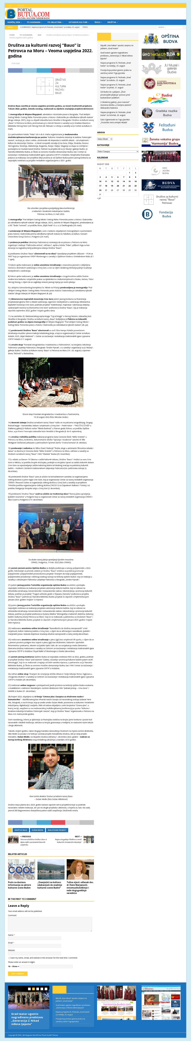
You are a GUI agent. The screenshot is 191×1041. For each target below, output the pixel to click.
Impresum (20, 6)
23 (135, 186)
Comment (12, 915)
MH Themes (53, 1035)
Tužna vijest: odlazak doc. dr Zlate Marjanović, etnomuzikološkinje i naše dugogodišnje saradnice (80, 887)
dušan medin (37, 830)
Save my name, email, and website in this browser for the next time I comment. (44, 958)
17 (100, 186)
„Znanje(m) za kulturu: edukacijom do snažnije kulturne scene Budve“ (49, 885)
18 (106, 186)
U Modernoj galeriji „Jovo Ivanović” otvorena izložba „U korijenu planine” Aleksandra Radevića (115, 105)
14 (124, 181)
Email (10, 942)
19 (112, 186)
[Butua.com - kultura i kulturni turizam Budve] (27, 18)
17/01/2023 (15, 63)
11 (106, 181)
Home (9, 6)
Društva (111, 22)
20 (118, 186)
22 (130, 186)
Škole (97, 22)
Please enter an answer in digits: (21, 962)
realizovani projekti (57, 830)
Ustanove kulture (78, 22)
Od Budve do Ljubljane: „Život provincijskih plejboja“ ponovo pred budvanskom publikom (115, 95)
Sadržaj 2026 (13, 22)
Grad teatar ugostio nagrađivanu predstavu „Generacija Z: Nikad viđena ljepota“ (116, 55)
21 (124, 186)
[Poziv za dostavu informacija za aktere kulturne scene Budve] (21, 869)
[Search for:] (170, 27)
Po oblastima (54, 22)
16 (135, 181)
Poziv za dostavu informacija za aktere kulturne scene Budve (19, 885)
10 (100, 181)
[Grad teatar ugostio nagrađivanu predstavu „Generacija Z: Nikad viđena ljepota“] (28, 997)
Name (11, 935)
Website (11, 950)
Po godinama (33, 22)
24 (100, 190)
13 (118, 181)
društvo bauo (21, 830)
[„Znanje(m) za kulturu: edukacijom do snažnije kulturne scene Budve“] (51, 869)
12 (112, 181)
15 (130, 181)
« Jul (99, 198)
